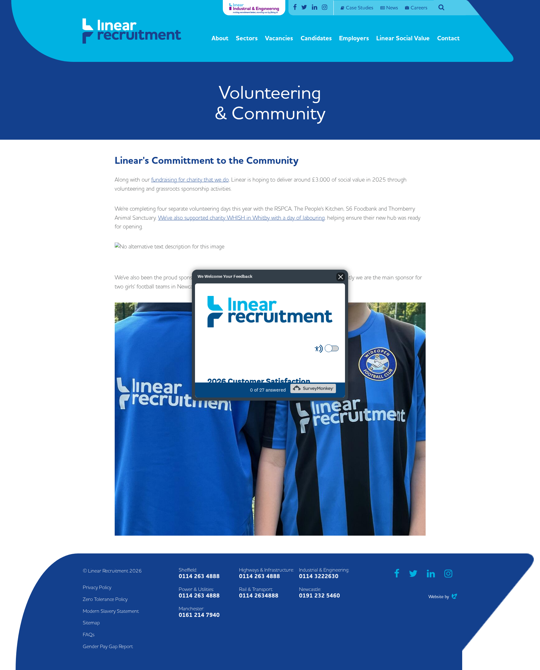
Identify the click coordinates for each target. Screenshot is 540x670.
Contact (448, 38)
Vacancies (279, 38)
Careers (419, 7)
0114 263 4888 (199, 576)
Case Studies (359, 7)
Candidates (316, 38)
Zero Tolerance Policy (105, 599)
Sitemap (91, 622)
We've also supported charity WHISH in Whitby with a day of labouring (241, 218)
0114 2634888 (258, 596)
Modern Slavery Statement (111, 611)
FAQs (88, 634)
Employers (354, 38)
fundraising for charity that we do (190, 180)
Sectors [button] (247, 38)
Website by (442, 596)
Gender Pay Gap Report (108, 646)
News (392, 7)
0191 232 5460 (319, 596)
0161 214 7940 (199, 615)
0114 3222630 (318, 576)
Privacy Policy (97, 587)
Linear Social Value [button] (403, 38)
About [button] (220, 38)
